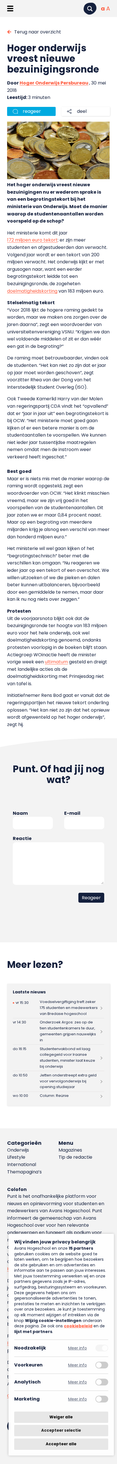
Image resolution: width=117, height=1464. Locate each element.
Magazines (70, 1150)
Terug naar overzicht (37, 32)
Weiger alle (61, 1417)
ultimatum (56, 662)
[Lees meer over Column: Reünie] (58, 1096)
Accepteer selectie (61, 1430)
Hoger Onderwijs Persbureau (54, 83)
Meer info (77, 1348)
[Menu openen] (10, 8)
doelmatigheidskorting (32, 291)
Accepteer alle (61, 1444)
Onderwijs (18, 1150)
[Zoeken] (90, 8)
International (21, 1164)
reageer (32, 111)
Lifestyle (16, 1157)
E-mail (72, 813)
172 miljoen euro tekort (32, 240)
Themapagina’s (24, 1172)
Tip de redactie (75, 1157)
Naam (20, 813)
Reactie (22, 838)
